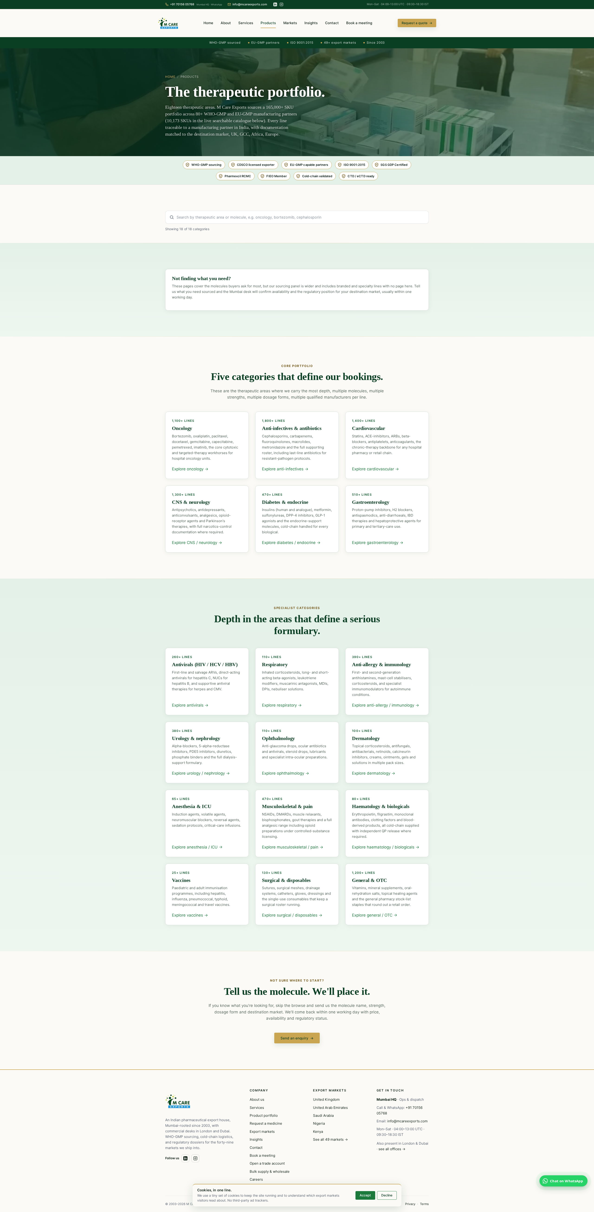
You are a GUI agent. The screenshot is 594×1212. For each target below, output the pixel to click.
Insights (311, 23)
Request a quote (417, 23)
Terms (424, 1204)
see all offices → (391, 1149)
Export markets (262, 1131)
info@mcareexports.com (407, 1121)
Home (208, 23)
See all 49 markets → (330, 1139)
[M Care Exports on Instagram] (281, 4)
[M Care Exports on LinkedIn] (275, 4)
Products (268, 23)
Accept (365, 1195)
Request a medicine (266, 1123)
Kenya (318, 1131)
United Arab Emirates (330, 1107)
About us (257, 1099)
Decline (386, 1195)
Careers (256, 1179)
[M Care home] (168, 23)
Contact (332, 23)
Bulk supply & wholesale (270, 1171)
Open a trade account (267, 1163)
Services (245, 23)
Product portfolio (264, 1115)
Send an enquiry (297, 1038)
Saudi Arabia (323, 1115)
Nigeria (319, 1123)
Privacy (410, 1204)
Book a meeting (359, 23)
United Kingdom (326, 1099)
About (226, 23)
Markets (290, 23)
